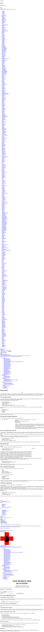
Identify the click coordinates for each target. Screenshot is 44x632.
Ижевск (3, 104)
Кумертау (3, 40)
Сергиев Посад (4, 275)
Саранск (3, 271)
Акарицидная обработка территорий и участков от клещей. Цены (13, 361)
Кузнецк (3, 42)
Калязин (3, 95)
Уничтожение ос (6, 369)
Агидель (3, 13)
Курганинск (4, 39)
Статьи (11, 356)
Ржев (3, 262)
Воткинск (3, 144)
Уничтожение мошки (7, 367)
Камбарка (3, 94)
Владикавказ (4, 153)
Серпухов (3, 277)
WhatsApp (11, 530)
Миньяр (3, 204)
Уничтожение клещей (7, 360)
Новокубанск (4, 221)
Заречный (3, 110)
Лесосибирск (4, 29)
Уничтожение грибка (7, 569)
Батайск (3, 173)
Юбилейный (4, 336)
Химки (3, 320)
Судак (3, 291)
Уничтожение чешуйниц (7, 372)
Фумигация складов (7, 576)
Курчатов (3, 34)
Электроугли (4, 335)
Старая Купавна (4, 287)
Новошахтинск (4, 228)
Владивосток (4, 154)
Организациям (4, 387)
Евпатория (3, 124)
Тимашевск (3, 298)
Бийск (3, 166)
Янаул (3, 341)
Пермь (3, 248)
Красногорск (4, 51)
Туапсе (3, 306)
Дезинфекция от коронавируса (8, 573)
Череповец (3, 326)
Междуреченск (4, 15)
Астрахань (3, 181)
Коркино (3, 56)
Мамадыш (3, 18)
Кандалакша (4, 90)
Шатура (3, 329)
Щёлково (3, 332)
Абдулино (3, 11)
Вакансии (5, 356)
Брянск (3, 159)
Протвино (3, 255)
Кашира (3, 82)
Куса (2, 33)
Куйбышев (3, 41)
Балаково (3, 176)
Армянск (3, 187)
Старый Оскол (4, 288)
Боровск (3, 161)
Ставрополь (4, 286)
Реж (2, 260)
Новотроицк (4, 225)
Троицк (3, 305)
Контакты (8, 356)
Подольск (3, 251)
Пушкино (3, 257)
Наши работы (2, 356)
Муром (3, 209)
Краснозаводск (4, 49)
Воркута (3, 146)
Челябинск (3, 325)
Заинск (3, 112)
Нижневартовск (4, 216)
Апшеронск (4, 190)
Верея (3, 74)
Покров (3, 253)
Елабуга (3, 121)
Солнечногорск (4, 285)
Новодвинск (4, 219)
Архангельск (4, 185)
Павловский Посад (5, 244)
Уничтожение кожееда (7, 365)
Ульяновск (3, 312)
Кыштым (3, 32)
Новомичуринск (4, 223)
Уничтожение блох (6, 358)
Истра (3, 101)
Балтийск (3, 174)
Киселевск (3, 66)
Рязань (3, 267)
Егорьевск (3, 123)
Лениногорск (4, 340)
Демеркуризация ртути (5, 374)
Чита (2, 328)
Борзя (3, 162)
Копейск (3, 57)
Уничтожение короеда (7, 362)
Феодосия (3, 317)
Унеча (3, 313)
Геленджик (3, 140)
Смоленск (3, 281)
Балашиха (3, 175)
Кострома (3, 54)
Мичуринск (4, 205)
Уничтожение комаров (7, 553)
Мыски (3, 211)
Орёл (3, 240)
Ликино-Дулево (4, 27)
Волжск (3, 150)
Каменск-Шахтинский (5, 93)
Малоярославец (4, 19)
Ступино (3, 290)
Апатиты (3, 192)
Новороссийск (4, 224)
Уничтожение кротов (7, 376)
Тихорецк (3, 299)
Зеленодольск (4, 108)
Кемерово (3, 81)
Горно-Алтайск (4, 138)
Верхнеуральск (4, 73)
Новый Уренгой (4, 230)
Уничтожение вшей (7, 363)
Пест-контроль (6, 388)
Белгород (3, 171)
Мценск (3, 210)
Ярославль (3, 339)
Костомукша (4, 55)
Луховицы (3, 196)
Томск (3, 302)
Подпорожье (4, 252)
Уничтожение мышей (7, 377)
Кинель (3, 78)
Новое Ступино (4, 220)
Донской (3, 127)
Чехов (3, 327)
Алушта (3, 200)
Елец (3, 120)
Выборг (3, 143)
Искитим (3, 102)
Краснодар (3, 50)
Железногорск (4, 116)
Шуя (2, 331)
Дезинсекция (4, 357)
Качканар (3, 83)
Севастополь (4, 274)
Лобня (3, 26)
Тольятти (3, 301)
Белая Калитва (4, 172)
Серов (3, 276)
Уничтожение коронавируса (8, 383)
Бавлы (3, 178)
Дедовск (3, 133)
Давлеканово (4, 134)
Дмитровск (3, 129)
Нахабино (3, 214)
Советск (3, 283)
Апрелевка (3, 191)
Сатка (3, 273)
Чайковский (4, 322)
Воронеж (3, 145)
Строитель (3, 289)
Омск (3, 239)
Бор (2, 163)
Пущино (3, 258)
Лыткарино (3, 22)
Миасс (3, 202)
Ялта (2, 338)
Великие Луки (4, 157)
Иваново (3, 106)
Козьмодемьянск (4, 60)
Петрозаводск (4, 249)
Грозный (3, 136)
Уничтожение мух (6, 563)
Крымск (3, 44)
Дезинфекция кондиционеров (8, 381)
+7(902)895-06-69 (2, 350)
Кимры (3, 80)
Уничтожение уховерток (7, 371)
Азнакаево (3, 14)
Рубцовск (3, 264)
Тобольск (3, 300)
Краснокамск (4, 345)
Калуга (3, 96)
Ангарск (3, 194)
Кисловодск (4, 65)
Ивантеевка (4, 105)
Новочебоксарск (4, 227)
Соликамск (3, 284)
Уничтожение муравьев (7, 368)
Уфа (2, 315)
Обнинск (3, 233)
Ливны (3, 28)
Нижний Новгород (5, 218)
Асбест (3, 184)
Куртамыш (3, 35)
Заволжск (3, 113)
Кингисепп (3, 79)
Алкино (3, 342)
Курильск (3, 38)
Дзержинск (3, 132)
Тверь (3, 297)
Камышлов (3, 91)
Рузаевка (3, 266)
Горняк (3, 137)
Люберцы (3, 21)
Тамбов (3, 296)
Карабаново (4, 88)
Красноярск (4, 46)
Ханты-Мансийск (4, 319)
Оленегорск (4, 238)
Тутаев (3, 308)
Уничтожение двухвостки (7, 364)
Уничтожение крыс (6, 566)
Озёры (3, 237)
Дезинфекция (4, 378)
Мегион (3, 17)
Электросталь (4, 334)
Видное (3, 155)
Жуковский (3, 114)
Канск (3, 89)
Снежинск (3, 282)
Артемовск (3, 186)
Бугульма (3, 158)
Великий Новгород (5, 156)
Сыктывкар (3, 293)
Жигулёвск (3, 115)
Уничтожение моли (6, 557)
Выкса (3, 142)
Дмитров (3, 130)
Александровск (4, 201)
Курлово (3, 37)
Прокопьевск (4, 254)
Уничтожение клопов (7, 359)
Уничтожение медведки (7, 556)
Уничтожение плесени (7, 380)
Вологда (3, 148)
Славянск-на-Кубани (5, 280)
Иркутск (3, 103)
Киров (3, 75)
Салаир (3, 269)
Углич (3, 310)
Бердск (3, 168)
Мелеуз (3, 16)
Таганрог (3, 294)
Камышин (3, 92)
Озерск (3, 236)
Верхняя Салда (4, 70)
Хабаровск (3, 318)
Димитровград (4, 131)
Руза (2, 265)
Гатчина (3, 141)
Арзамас (3, 189)
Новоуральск (4, 226)
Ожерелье (3, 235)
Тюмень (3, 309)
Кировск (3, 67)
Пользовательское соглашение (16, 356)
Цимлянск (3, 321)
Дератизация (4, 375)
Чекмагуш (3, 343)
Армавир (3, 188)
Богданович (4, 164)
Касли (3, 85)
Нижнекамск (4, 217)
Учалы (3, 316)
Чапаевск (3, 323)
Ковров (3, 62)
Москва (3, 208)
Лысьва (3, 23)
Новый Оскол (4, 229)
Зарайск (3, 111)
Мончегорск (4, 207)
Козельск (3, 61)
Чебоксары (3, 324)
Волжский (3, 149)
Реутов (3, 261)
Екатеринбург (4, 122)
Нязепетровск (4, 232)
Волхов (3, 147)
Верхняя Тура (4, 69)
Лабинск (3, 31)
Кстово (3, 43)
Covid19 (3, 572)
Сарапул (3, 272)
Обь (2, 234)
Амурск (3, 197)
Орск (3, 242)
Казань (3, 98)
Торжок (3, 303)
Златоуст (3, 107)
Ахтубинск (3, 180)
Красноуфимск (4, 47)
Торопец (3, 304)
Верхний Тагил (4, 72)
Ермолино (3, 119)
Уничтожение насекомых (7, 373)
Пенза (3, 245)
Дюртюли (3, 125)
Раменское (3, 259)
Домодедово (4, 128)
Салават (3, 268)
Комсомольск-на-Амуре (5, 58)
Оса (2, 243)
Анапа (3, 195)
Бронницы (3, 160)
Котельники (4, 53)
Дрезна (3, 126)
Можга (3, 206)
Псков (3, 256)
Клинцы (3, 63)
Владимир (3, 152)
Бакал (3, 177)
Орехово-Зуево (4, 241)
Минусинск (4, 203)
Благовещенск (4, 165)
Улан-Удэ (3, 311)
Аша (2, 179)
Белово (3, 170)
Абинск (3, 12)
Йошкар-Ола (4, 99)
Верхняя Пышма (4, 71)
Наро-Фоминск (4, 213)
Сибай (3, 278)
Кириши (3, 76)
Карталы (3, 87)
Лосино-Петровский (5, 24)
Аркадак (3, 193)
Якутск (3, 337)
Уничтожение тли (6, 370)
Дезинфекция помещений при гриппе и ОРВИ (11, 379)
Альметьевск (4, 198)
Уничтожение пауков (7, 560)
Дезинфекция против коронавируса (9, 384)
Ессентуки (3, 118)
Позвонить (4, 530)
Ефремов (3, 117)
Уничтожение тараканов (7, 550)
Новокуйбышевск (4, 222)
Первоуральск (4, 246)
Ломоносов (3, 25)
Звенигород (4, 109)
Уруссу (3, 344)
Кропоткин (3, 45)
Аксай (3, 182)
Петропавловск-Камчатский (6, 250)
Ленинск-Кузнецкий (5, 30)
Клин (3, 64)
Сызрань (3, 292)
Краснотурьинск (4, 48)
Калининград (4, 97)
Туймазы (3, 307)
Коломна (3, 59)
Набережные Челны (5, 212)
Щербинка (3, 333)
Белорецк (3, 169)
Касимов (3, 86)
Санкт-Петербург (4, 270)
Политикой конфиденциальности (5, 526)
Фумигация (3, 385)
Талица (3, 295)
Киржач (3, 77)
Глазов (3, 139)
